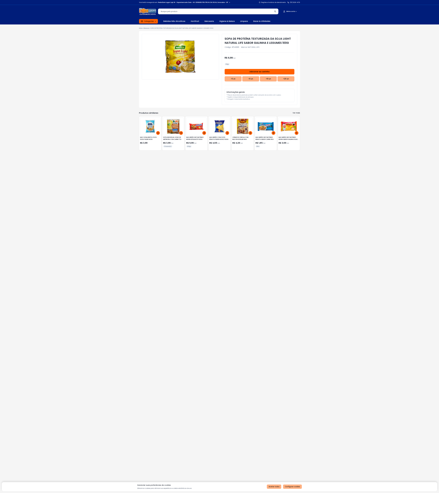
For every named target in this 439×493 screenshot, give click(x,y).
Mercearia (209, 21)
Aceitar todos (274, 486)
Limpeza (244, 21)
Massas (146, 28)
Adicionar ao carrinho (259, 71)
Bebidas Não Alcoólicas (174, 21)
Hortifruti (195, 21)
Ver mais (296, 113)
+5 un (250, 79)
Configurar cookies (292, 486)
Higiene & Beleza (227, 21)
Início (141, 28)
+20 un (286, 79)
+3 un (233, 79)
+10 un (268, 79)
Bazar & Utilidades (261, 21)
